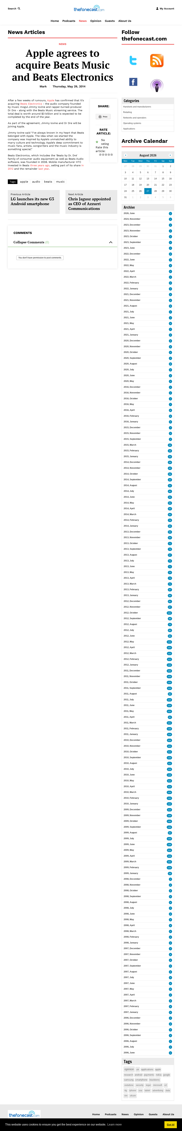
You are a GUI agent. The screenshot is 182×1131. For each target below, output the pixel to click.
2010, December (132, 740)
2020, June (129, 375)
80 (170, 636)
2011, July (129, 699)
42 (170, 480)
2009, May (129, 850)
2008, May (129, 919)
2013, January (131, 595)
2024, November (132, 219)
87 (170, 607)
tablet (147, 1090)
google (166, 1074)
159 (169, 839)
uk (137, 1069)
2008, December (132, 879)
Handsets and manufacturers (137, 106)
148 (169, 827)
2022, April (129, 271)
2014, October (131, 474)
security (139, 1085)
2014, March (130, 514)
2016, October (131, 398)
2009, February (131, 867)
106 (169, 671)
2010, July (129, 769)
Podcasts (68, 21)
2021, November (132, 300)
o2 (165, 1085)
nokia (158, 1074)
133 (169, 642)
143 (169, 804)
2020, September (132, 358)
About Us (124, 21)
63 (170, 515)
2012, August (130, 624)
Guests (110, 21)
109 (169, 677)
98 (170, 619)
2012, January (131, 665)
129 (169, 665)
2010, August (130, 763)
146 (169, 816)
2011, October (131, 682)
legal (148, 1085)
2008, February (131, 937)
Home (55, 21)
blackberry (154, 1080)
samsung (128, 1079)
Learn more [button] (114, 1124)
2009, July (129, 838)
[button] (15, 8)
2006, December (132, 1018)
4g (125, 1090)
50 (170, 497)
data (168, 1090)
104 (169, 792)
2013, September (132, 549)
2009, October (131, 821)
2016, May (129, 404)
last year (43, 168)
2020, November (132, 346)
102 (169, 613)
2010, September (132, 757)
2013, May (129, 572)
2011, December (132, 670)
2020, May (129, 381)
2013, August (130, 555)
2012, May (129, 641)
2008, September (132, 896)
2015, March (130, 445)
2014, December (132, 462)
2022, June (129, 259)
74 (170, 578)
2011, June (129, 705)
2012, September (132, 618)
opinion (129, 1069)
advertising (157, 1090)
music (60, 181)
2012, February (131, 659)
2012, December (132, 601)
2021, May (129, 323)
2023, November (132, 230)
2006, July (129, 1047)
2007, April (129, 995)
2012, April (129, 647)
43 (170, 491)
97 (170, 590)
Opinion (95, 21)
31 (170, 486)
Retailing (127, 112)
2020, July (129, 369)
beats (48, 181)
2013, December (132, 532)
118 (169, 740)
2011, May (129, 711)
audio (36, 181)
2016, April (129, 410)
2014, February (131, 520)
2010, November (132, 746)
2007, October (131, 960)
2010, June (129, 774)
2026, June (129, 213)
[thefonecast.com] (89, 8)
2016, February (131, 416)
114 (169, 781)
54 (170, 474)
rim (125, 1095)
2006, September (132, 1035)
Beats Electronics (31, 103)
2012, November (132, 607)
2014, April (129, 508)
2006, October (131, 1029)
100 (169, 648)
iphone (132, 1090)
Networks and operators (134, 118)
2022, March (130, 277)
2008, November (132, 885)
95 (170, 596)
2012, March (130, 653)
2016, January (131, 421)
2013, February (131, 589)
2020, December (132, 340)
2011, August (130, 693)
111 (169, 763)
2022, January (131, 288)
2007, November (132, 954)
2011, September (132, 688)
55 (170, 509)
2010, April (129, 786)
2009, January (131, 873)
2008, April (129, 925)
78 (170, 520)
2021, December (132, 294)
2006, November (132, 1023)
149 (169, 821)
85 (170, 526)
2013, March (130, 584)
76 (170, 549)
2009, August (130, 832)
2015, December (132, 427)
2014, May (129, 503)
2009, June (129, 844)
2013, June (129, 566)
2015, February (131, 450)
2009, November (132, 815)
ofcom (133, 1095)
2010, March (130, 792)
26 (170, 457)
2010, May (129, 780)
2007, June (129, 983)
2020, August (130, 363)
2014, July (129, 491)
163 (169, 862)
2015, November (132, 433)
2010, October (131, 751)
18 (170, 451)
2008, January (131, 942)
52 (170, 503)
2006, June (129, 1052)
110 (169, 653)
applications (147, 1069)
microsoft (157, 1085)
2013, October (131, 543)
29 (170, 874)
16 (170, 445)
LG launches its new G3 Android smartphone (32, 199)
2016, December (132, 387)
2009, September (132, 827)
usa (140, 1090)
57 (170, 555)
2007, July (129, 977)
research (128, 1074)
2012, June (129, 636)
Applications (129, 129)
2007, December (132, 948)
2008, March (130, 931)
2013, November (132, 537)
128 (169, 775)
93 (170, 833)
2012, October (131, 613)
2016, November (132, 392)
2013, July (129, 560)
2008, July (129, 908)
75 (170, 561)
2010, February (131, 798)
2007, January (131, 1012)
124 (169, 700)
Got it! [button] (171, 1124)
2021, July (129, 311)
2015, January (131, 456)
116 (169, 734)
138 (169, 729)
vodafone (128, 1085)
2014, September (132, 479)
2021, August (130, 306)
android (138, 1074)
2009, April (129, 856)
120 (169, 706)
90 (170, 694)
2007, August (130, 971)
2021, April (129, 329)
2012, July (129, 630)
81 (170, 601)
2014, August (130, 485)
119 (169, 688)
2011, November (132, 676)
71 (170, 544)
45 (170, 468)
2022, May (129, 265)
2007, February (131, 1006)
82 (170, 717)
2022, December (132, 254)
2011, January (131, 734)
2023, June (129, 248)
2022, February (131, 283)
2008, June (129, 914)
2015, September (132, 439)
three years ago (40, 165)
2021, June (129, 317)
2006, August (130, 1041)
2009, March (130, 861)
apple (24, 181)
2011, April (129, 717)
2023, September (132, 242)
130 (169, 682)
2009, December (132, 809)
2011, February (131, 728)
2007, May (129, 989)
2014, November (132, 468)
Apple (50, 100)
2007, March (130, 1000)
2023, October (131, 236)
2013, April (129, 578)
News (83, 21)
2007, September (132, 966)
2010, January (131, 803)
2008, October (131, 890)
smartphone (141, 1079)
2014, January (131, 526)
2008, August (130, 902)
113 (169, 659)
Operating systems (132, 123)
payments (149, 1074)
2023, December (132, 225)
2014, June (129, 497)
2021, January (131, 335)
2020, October (131, 352)
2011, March (130, 722)
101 (169, 723)
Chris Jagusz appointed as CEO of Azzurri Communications (89, 202)
